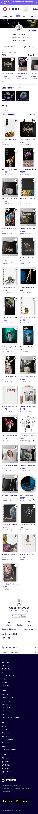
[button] (8, 96)
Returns (4, 730)
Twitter (7, 765)
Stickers (24, 16)
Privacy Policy (17, 785)
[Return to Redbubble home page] (12, 9)
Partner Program (8, 701)
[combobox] (26, 9)
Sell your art (6, 708)
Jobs (3, 711)
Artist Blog (5, 714)
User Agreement (7, 785)
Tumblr (7, 768)
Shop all (31, 55)
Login (4, 679)
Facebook (8, 762)
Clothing (14, 16)
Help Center (6, 733)
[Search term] (26, 9)
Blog (3, 672)
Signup (4, 682)
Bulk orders (6, 686)
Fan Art (4, 666)
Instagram (8, 758)
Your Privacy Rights (9, 750)
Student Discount (8, 676)
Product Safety (7, 740)
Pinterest (8, 772)
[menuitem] (4, 16)
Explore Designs (28, 47)
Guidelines (5, 736)
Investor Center (7, 698)
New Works (6, 669)
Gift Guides (6, 662)
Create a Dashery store (10, 718)
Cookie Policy (6, 791)
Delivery (5, 726)
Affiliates (5, 704)
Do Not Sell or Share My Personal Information (16, 788)
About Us (5, 694)
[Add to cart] (33, 440)
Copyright (5, 743)
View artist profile (19, 40)
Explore (4, 16)
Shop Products (9, 47)
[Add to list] (12, 59)
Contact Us (6, 746)
